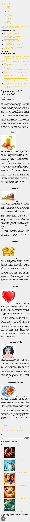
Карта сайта (7, 3)
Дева (8, 12)
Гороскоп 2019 (7, 4)
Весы (8, 14)
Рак (8, 10)
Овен (8, 6)
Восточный (10, 22)
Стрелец (9, 17)
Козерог (9, 18)
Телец (8, 7)
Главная (6, 2)
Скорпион (9, 15)
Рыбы (8, 21)
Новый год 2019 (8, 23)
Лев (8, 11)
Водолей (9, 19)
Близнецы (9, 8)
